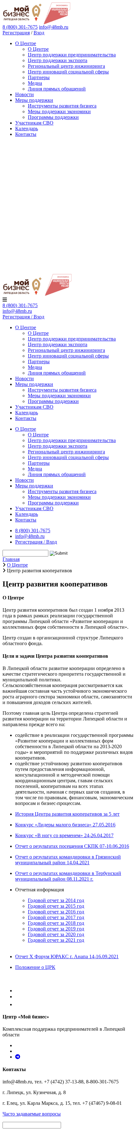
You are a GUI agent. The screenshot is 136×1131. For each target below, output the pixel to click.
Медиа (35, 83)
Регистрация (16, 32)
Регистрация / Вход (23, 316)
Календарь (26, 128)
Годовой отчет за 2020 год (56, 934)
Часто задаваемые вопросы (32, 1113)
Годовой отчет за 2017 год (56, 917)
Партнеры (39, 77)
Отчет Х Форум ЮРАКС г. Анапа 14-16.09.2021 (67, 956)
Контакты (25, 134)
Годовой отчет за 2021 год (56, 940)
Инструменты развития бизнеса (62, 105)
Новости (24, 94)
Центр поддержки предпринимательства (72, 54)
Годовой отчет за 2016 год (56, 911)
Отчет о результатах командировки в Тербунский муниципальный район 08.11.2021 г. (68, 876)
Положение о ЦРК (35, 967)
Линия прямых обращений (57, 88)
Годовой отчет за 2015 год (56, 906)
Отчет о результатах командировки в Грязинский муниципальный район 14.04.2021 (68, 859)
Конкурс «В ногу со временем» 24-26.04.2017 (64, 835)
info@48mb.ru (53, 27)
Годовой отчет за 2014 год (56, 900)
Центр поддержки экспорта (57, 60)
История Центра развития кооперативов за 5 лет (67, 814)
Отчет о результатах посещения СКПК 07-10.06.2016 (72, 846)
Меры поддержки (34, 100)
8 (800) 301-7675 (20, 305)
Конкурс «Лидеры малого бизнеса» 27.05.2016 (65, 824)
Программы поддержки (53, 117)
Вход (39, 32)
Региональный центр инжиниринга (66, 66)
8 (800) (20, 27)
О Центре (25, 43)
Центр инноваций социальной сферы (68, 71)
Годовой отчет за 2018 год (56, 923)
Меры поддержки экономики (59, 111)
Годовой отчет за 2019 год (56, 928)
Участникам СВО (34, 122)
